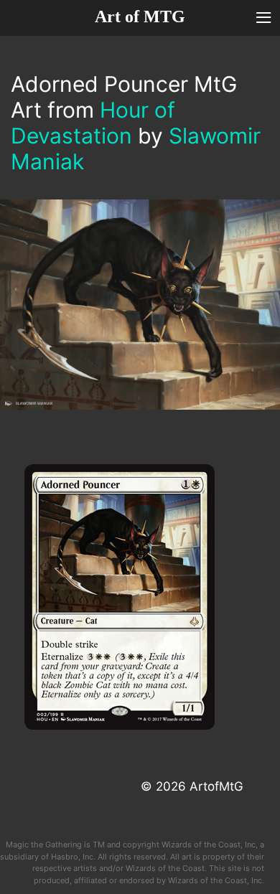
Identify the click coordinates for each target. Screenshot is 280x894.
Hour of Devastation (93, 123)
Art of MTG (140, 16)
